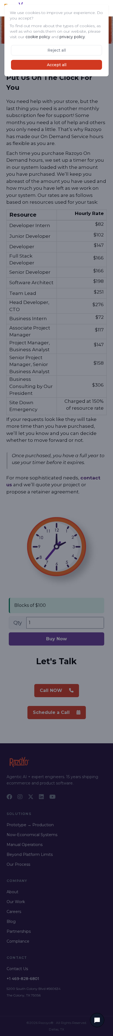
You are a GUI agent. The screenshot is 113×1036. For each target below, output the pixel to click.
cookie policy (38, 36)
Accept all (56, 64)
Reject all (56, 50)
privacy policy (72, 36)
